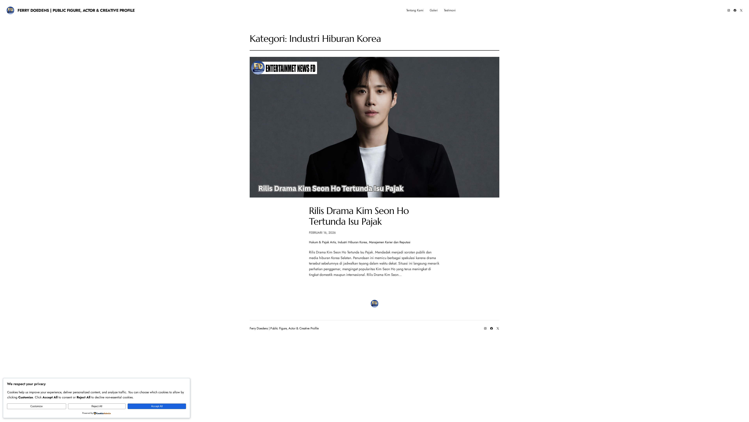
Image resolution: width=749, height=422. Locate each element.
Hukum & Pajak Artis (322, 242)
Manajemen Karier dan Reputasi (389, 242)
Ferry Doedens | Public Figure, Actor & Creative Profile (76, 10)
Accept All (157, 406)
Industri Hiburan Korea (352, 242)
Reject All (96, 406)
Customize (36, 406)
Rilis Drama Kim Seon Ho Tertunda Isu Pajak (359, 216)
